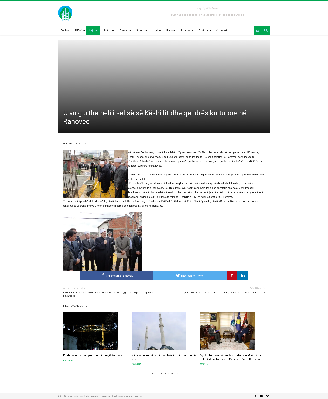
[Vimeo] (267, 396)
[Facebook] (255, 396)
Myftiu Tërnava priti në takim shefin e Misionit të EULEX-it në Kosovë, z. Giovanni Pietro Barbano (230, 357)
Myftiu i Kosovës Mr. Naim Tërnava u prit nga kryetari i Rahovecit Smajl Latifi (223, 290)
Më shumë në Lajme (75, 305)
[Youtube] (261, 396)
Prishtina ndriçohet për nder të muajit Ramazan (93, 355)
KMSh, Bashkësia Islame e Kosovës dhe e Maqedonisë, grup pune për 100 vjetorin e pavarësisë (109, 292)
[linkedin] (242, 275)
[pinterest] (232, 275)
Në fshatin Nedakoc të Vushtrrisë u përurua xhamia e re (164, 357)
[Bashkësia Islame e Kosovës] (65, 5)
